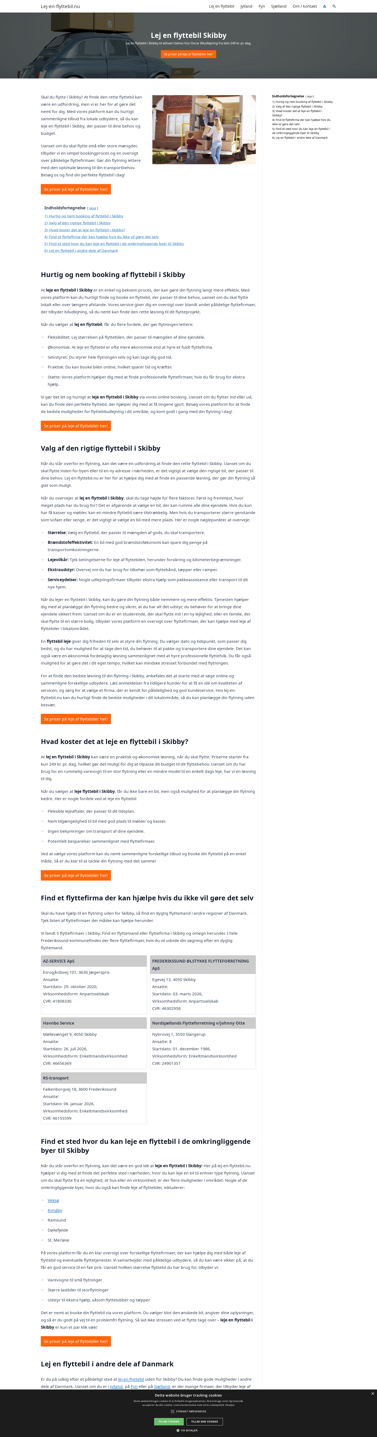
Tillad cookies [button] (169, 1421)
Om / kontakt (305, 6)
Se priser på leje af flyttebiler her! (188, 54)
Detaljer (230, 1405)
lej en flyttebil (131, 1379)
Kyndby (55, 1210)
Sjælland (278, 6)
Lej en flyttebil (221, 6)
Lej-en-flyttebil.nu (60, 6)
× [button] (372, 1393)
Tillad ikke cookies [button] (204, 1421)
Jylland (246, 6)
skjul (92, 208)
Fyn (262, 6)
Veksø (53, 1200)
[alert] (188, 1413)
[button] (188, 1430)
